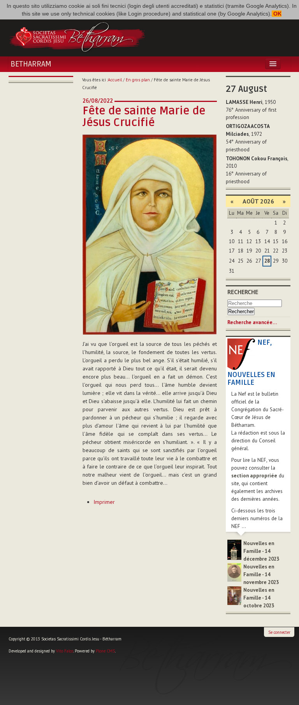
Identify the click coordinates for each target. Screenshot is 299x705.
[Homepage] (77, 36)
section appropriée (254, 475)
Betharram (31, 64)
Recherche (242, 292)
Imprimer (104, 501)
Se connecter (279, 632)
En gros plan (138, 79)
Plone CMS (105, 651)
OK (276, 14)
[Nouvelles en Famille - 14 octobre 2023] (234, 595)
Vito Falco (64, 651)
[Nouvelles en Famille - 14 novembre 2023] (234, 571)
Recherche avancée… (252, 322)
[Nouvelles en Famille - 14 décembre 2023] (234, 549)
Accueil (115, 79)
